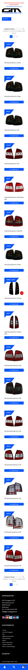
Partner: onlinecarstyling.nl (8, 646)
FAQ (3, 634)
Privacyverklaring (6, 638)
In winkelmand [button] (14, 68)
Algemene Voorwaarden (8, 636)
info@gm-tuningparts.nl (9, 611)
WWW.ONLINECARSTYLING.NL (14, 6)
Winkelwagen (22, 665)
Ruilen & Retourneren (7, 642)
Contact (4, 630)
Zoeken (14, 667)
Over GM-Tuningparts (7, 632)
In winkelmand (14, 370)
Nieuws (4, 640)
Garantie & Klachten (7, 644)
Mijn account (4, 667)
